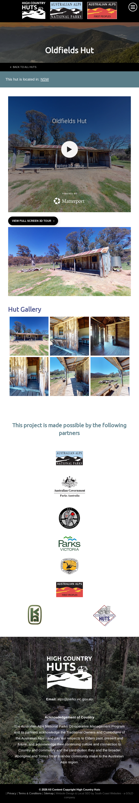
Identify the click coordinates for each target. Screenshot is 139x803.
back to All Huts (23, 67)
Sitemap (49, 793)
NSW (45, 79)
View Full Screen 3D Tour (32, 220)
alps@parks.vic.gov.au (75, 699)
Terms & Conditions (30, 793)
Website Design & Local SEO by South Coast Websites (88, 793)
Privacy (11, 793)
